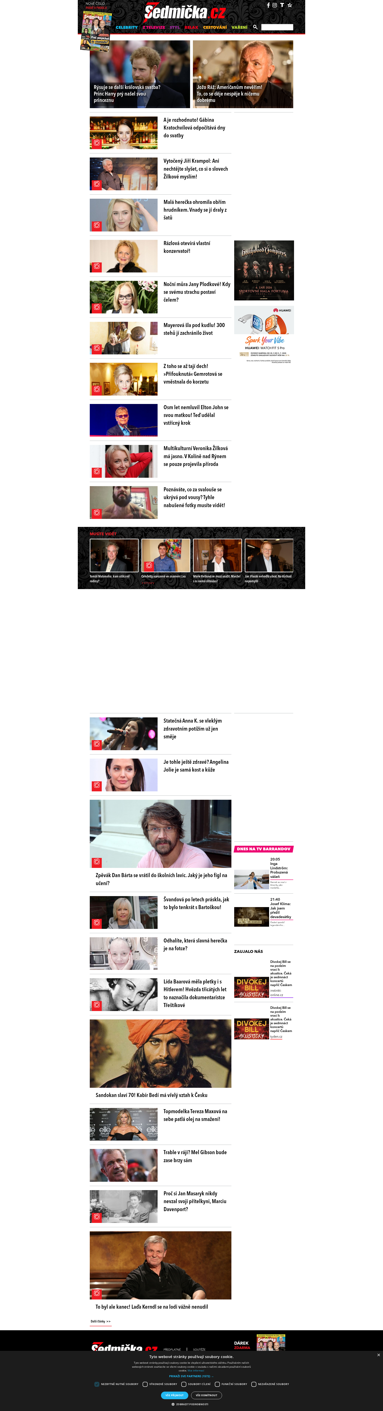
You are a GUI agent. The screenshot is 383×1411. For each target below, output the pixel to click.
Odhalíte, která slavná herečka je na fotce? (195, 945)
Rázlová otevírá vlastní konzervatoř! (187, 247)
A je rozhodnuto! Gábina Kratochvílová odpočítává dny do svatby (194, 128)
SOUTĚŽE (199, 1349)
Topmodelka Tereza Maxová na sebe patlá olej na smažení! (195, 1115)
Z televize (154, 28)
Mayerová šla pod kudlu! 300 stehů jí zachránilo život (194, 329)
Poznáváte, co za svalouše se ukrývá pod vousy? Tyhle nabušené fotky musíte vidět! (194, 497)
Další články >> (101, 1321)
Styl (175, 28)
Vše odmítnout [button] (206, 1395)
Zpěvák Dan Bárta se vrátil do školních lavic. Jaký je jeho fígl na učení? (161, 879)
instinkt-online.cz (276, 993)
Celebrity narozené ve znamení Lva (163, 576)
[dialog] (191, 1381)
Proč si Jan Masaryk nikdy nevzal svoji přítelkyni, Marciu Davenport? (195, 1201)
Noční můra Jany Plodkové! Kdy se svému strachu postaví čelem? (197, 292)
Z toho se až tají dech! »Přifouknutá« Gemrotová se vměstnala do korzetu (193, 374)
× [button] (378, 1355)
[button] (191, 1376)
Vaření (239, 28)
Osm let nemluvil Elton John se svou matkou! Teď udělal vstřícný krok (196, 415)
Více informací (196, 1370)
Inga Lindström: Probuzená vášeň (279, 868)
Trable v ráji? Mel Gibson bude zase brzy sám (195, 1156)
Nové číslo (96, 6)
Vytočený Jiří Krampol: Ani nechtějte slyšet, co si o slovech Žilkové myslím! (196, 169)
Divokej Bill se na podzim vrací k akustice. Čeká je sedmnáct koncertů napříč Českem (281, 973)
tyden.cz (276, 1036)
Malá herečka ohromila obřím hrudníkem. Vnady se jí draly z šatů (195, 210)
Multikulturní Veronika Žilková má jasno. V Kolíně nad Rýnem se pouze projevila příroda (196, 456)
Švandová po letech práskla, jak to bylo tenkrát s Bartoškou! (196, 903)
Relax (191, 28)
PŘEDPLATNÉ (172, 1349)
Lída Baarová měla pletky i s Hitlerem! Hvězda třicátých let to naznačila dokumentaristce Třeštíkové (195, 993)
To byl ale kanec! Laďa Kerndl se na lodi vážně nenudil (152, 1307)
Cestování (215, 28)
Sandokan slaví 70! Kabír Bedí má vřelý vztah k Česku (151, 1095)
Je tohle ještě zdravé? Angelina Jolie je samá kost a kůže (196, 766)
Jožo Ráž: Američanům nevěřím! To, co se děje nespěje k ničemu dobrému (229, 94)
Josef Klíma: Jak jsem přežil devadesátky (280, 908)
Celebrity (127, 28)
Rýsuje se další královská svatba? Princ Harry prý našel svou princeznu (127, 94)
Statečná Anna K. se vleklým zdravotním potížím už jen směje (193, 729)
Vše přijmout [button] (175, 1395)
